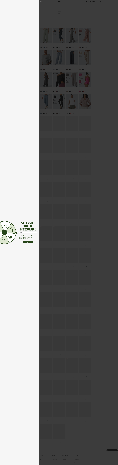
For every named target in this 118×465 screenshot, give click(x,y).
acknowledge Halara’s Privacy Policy (23, 238)
